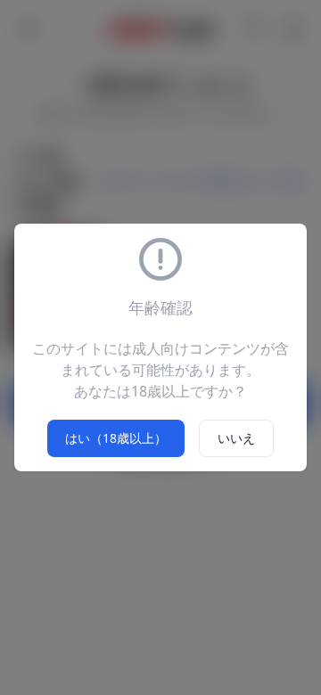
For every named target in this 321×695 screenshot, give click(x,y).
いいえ (236, 437)
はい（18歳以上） (116, 437)
